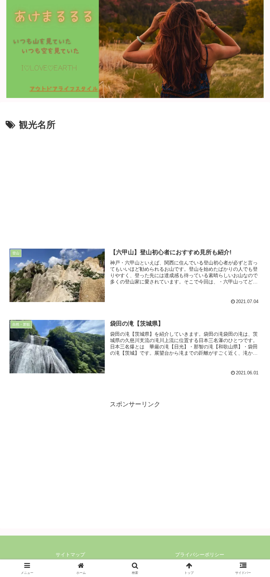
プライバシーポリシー (199, 554)
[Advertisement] (135, 185)
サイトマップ (70, 554)
